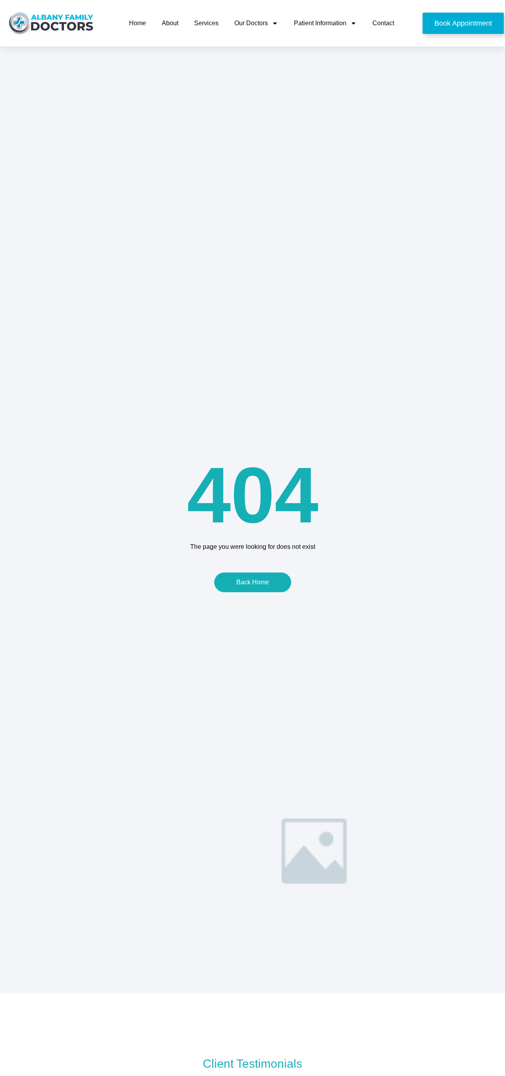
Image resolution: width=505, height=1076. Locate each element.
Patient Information (320, 23)
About (170, 23)
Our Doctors (251, 23)
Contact (383, 23)
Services (206, 23)
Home (137, 23)
